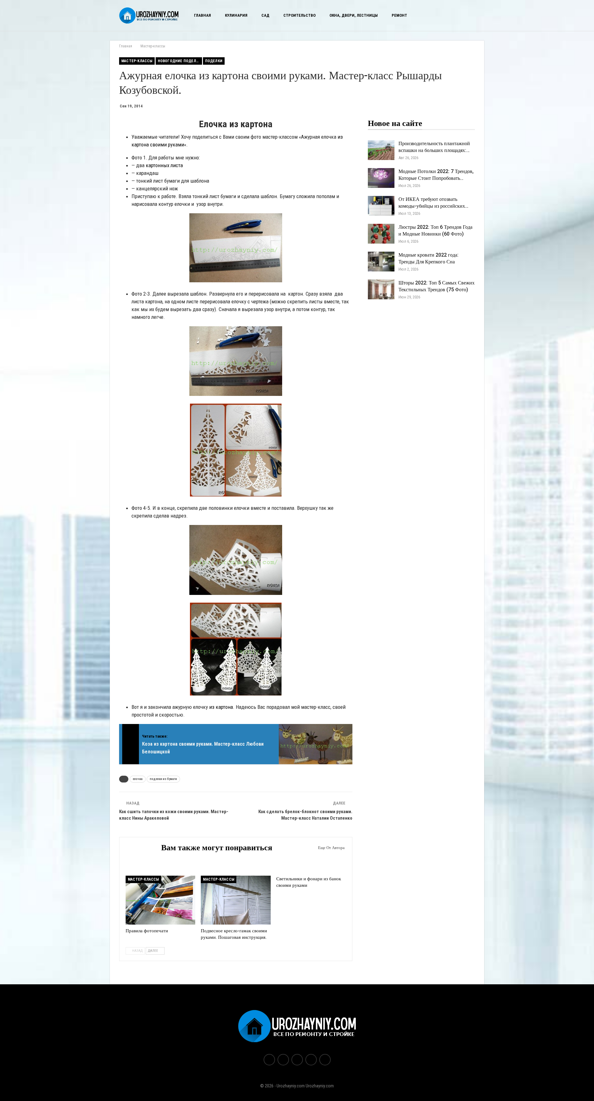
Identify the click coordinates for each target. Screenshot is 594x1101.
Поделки (213, 61)
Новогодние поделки (179, 61)
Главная (202, 15)
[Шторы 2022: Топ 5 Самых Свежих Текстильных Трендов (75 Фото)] (381, 289)
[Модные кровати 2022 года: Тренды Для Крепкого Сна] (381, 261)
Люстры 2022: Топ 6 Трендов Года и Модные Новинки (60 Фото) (435, 230)
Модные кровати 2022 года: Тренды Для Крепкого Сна (428, 258)
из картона (221, 707)
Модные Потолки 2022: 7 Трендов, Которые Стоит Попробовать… (436, 175)
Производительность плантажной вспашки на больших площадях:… (434, 147)
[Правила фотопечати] (160, 900)
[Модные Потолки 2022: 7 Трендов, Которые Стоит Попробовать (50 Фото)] (381, 178)
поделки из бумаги (163, 779)
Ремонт (399, 15)
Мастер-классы (137, 61)
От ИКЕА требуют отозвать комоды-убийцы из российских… (433, 203)
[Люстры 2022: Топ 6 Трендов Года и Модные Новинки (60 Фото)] (381, 234)
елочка (138, 779)
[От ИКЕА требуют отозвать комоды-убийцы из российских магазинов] (381, 206)
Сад (265, 15)
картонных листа (164, 165)
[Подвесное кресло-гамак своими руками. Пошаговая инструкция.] (235, 900)
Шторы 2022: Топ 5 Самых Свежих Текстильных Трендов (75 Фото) (436, 286)
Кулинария (236, 15)
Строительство (299, 15)
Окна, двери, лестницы (353, 15)
